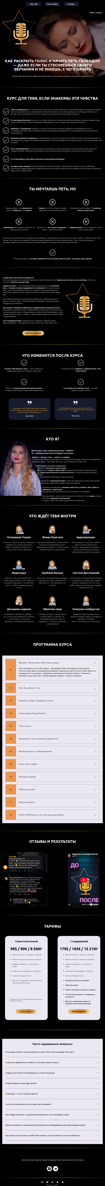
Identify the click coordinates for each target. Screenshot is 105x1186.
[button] (24, 879)
